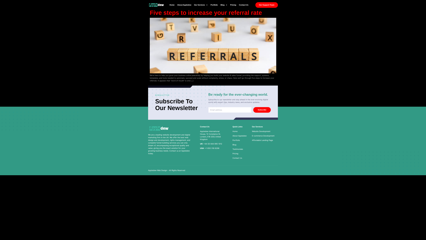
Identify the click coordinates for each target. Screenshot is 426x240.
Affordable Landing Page (262, 140)
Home (172, 5)
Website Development (261, 131)
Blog (223, 5)
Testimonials (238, 149)
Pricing (233, 5)
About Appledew (184, 5)
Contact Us (243, 5)
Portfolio (214, 5)
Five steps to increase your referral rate (206, 12)
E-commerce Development (263, 136)
